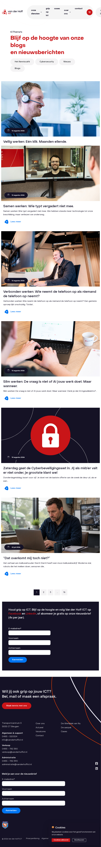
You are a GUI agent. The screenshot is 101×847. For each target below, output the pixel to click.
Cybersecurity (47, 62)
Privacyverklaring (32, 838)
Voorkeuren (79, 840)
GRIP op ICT (48, 12)
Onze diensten (35, 12)
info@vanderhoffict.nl (12, 740)
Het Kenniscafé (22, 62)
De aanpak (66, 728)
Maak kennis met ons (16, 706)
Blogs (17, 68)
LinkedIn (31, 614)
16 (64, 592)
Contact (78, 9)
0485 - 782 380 (10, 749)
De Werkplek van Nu (70, 724)
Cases (57, 9)
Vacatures (41, 732)
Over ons (66, 12)
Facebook (14, 614)
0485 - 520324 (9, 737)
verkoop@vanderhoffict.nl (14, 752)
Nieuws (67, 62)
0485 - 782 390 (10, 761)
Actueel (39, 728)
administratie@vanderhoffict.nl (17, 764)
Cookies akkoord (61, 840)
